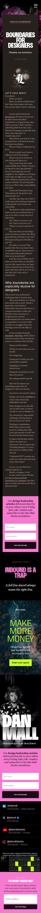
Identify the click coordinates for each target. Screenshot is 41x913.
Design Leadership (20, 22)
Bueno (18, 853)
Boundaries (10, 117)
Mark (18, 855)
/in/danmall (12, 805)
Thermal (34, 853)
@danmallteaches (17, 829)
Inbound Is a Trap (21, 573)
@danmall (11, 817)
